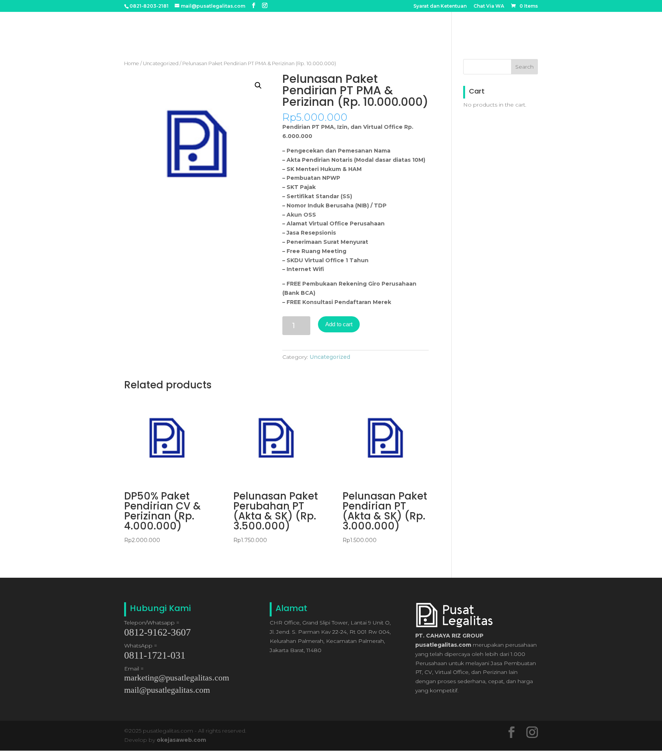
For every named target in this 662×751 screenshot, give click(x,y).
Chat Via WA (489, 6)
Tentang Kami (401, 25)
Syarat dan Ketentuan (440, 6)
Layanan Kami (451, 25)
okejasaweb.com (181, 739)
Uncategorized (161, 63)
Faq (486, 25)
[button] (258, 85)
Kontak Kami (519, 25)
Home (362, 25)
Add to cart (338, 324)
